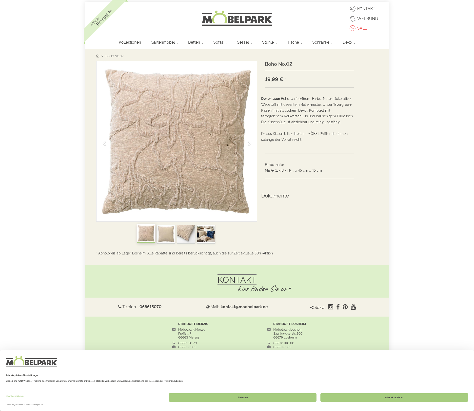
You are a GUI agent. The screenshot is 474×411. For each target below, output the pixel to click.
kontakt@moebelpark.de (244, 306)
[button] (106, 141)
